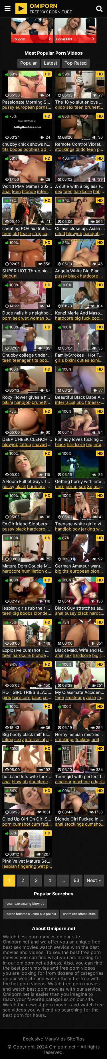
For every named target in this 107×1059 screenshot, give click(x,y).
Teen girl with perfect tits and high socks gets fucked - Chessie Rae (80, 776)
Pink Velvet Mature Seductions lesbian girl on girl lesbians (27, 861)
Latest (50, 63)
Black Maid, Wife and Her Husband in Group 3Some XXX (80, 650)
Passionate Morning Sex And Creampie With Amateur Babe (27, 102)
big (77, 318)
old (16, 233)
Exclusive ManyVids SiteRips (53, 1039)
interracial (47, 191)
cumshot (21, 824)
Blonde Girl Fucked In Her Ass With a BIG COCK (80, 819)
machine (81, 781)
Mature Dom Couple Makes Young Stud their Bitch (27, 566)
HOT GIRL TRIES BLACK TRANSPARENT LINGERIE (27, 692)
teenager (22, 360)
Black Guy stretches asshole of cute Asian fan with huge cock (80, 608)
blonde (29, 191)
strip (36, 233)
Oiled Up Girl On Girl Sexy (27, 819)
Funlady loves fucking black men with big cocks (80, 439)
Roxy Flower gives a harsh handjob (27, 397)
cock (47, 697)
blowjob (74, 233)
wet (25, 318)
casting (50, 233)
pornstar (44, 107)
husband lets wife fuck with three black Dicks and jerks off (27, 776)
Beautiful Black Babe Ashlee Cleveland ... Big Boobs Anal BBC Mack (80, 397)
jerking (88, 529)
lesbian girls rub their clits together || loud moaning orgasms (27, 608)
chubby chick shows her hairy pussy (27, 144)
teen (79, 107)
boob (97, 318)
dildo (60, 107)
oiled (60, 233)
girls (59, 360)
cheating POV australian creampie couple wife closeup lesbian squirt (27, 228)
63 (76, 880)
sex (69, 107)
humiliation (33, 571)
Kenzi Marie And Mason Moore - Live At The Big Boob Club (80, 313)
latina (7, 739)
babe (98, 191)
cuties (83, 360)
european (25, 107)
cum (35, 824)
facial (46, 824)
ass (49, 739)
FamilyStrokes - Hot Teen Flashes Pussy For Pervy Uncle (80, 355)
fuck (86, 318)
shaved (39, 444)
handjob (91, 233)
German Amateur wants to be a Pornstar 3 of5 (80, 566)
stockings (64, 149)
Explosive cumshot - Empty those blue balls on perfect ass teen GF (27, 650)
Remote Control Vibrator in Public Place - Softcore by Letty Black (80, 144)
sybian (89, 697)
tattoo (25, 444)
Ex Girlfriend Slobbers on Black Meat (27, 524)
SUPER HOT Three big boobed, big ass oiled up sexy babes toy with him (27, 271)
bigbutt (9, 276)
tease (25, 233)
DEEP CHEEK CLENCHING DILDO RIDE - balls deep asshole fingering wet (27, 439)
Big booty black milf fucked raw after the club (27, 734)
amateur (73, 697)
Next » (94, 880)
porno (72, 486)
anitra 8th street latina (79, 914)
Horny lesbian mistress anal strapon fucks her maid (80, 734)
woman (37, 318)
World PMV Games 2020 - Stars (27, 186)
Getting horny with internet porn (80, 481)
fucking (83, 739)
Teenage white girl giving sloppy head (80, 524)
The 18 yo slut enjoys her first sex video (80, 102)
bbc (80, 402)
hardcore (83, 191)
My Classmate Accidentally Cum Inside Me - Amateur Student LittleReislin (80, 692)
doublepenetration (47, 781)
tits (5, 149)
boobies (31, 149)
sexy (51, 486)
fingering (27, 866)
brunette (93, 107)
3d (43, 149)
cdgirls (98, 781)
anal (6, 191)
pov (76, 529)
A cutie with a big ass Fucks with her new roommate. (80, 186)
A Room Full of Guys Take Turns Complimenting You (27, 481)
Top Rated (75, 63)
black (73, 276)
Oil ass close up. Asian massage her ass (80, 228)
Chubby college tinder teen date (27, 355)
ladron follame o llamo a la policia (31, 914)
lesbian (9, 866)
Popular (28, 63)
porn (7, 318)
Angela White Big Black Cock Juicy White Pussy (80, 271)
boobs (16, 149)
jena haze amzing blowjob (25, 904)
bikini (70, 360)
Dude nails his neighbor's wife (27, 313)
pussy (8, 107)
